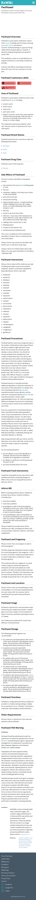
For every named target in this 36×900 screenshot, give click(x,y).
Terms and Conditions (8, 876)
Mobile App (5, 870)
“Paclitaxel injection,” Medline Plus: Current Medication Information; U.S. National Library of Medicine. (25, 845)
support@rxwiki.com (24, 834)
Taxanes (5, 168)
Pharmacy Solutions (8, 873)
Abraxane (6, 146)
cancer (7, 43)
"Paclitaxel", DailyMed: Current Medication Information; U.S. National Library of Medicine (26, 839)
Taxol (4, 153)
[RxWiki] (6, 2)
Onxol (5, 149)
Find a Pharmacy (6, 856)
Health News (5, 859)
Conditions (4, 864)
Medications (5, 862)
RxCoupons (5, 867)
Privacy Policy (5, 878)
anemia (22, 185)
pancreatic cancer (7, 45)
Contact (3, 881)
